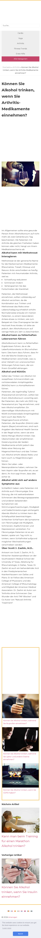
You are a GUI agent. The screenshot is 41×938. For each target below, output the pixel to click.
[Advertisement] (20, 12)
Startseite (7, 67)
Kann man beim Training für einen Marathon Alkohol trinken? (20, 841)
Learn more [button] (6, 928)
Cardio (20, 33)
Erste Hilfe (20, 54)
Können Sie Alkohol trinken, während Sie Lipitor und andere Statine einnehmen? (19, 757)
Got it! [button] (20, 934)
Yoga (20, 38)
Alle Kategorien (20, 59)
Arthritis (20, 43)
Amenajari (12, 917)
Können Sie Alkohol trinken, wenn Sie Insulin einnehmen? (19, 891)
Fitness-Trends (20, 49)
